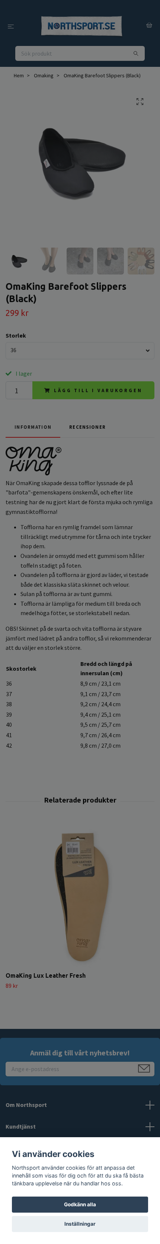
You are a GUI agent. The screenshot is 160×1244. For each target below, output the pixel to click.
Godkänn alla (80, 1204)
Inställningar (80, 1224)
